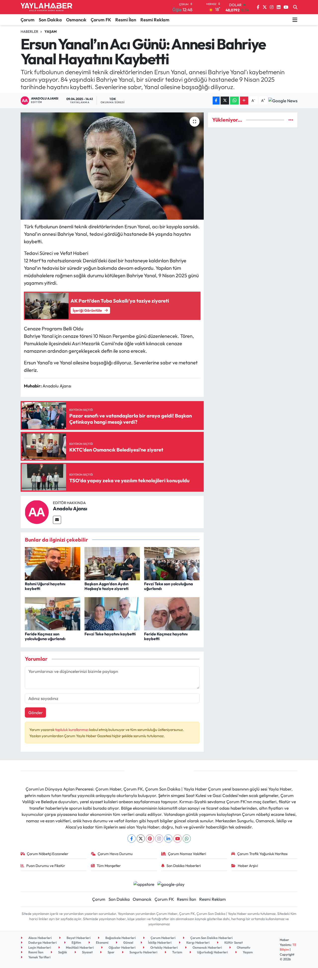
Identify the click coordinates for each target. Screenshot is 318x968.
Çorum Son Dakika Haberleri (211, 938)
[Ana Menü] (294, 19)
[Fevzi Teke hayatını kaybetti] (112, 613)
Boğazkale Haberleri (120, 938)
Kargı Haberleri (197, 942)
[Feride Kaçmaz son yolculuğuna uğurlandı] (52, 613)
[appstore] (143, 883)
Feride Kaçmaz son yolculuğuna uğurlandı (45, 636)
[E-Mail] (57, 520)
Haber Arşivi (248, 865)
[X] (141, 838)
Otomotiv (243, 947)
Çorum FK (101, 20)
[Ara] (295, 7)
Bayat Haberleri (78, 938)
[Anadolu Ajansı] (37, 511)
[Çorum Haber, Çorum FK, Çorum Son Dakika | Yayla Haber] (46, 7)
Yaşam (50, 31)
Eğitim (76, 942)
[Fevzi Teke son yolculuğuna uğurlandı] (171, 563)
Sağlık (62, 952)
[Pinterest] (150, 838)
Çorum (28, 20)
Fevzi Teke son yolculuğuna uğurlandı (168, 586)
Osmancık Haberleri (207, 947)
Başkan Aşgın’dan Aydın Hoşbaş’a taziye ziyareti (106, 586)
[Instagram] (159, 838)
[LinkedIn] (168, 838)
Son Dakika (50, 20)
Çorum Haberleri (162, 938)
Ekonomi (101, 942)
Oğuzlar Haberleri (121, 947)
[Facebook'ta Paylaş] (216, 101)
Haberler (29, 31)
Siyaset (87, 952)
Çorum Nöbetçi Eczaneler (47, 853)
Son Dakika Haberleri (183, 865)
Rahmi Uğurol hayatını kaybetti (45, 586)
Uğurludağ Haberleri (212, 952)
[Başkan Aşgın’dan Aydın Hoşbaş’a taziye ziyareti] (112, 563)
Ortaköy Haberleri (164, 947)
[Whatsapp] (187, 838)
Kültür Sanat (233, 942)
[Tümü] (290, 119)
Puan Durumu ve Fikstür (45, 865)
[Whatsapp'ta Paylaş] (234, 101)
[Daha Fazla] (244, 101)
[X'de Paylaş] (225, 101)
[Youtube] (177, 838)
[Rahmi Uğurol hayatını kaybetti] (52, 563)
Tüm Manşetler (109, 865)
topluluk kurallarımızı (72, 729)
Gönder (35, 712)
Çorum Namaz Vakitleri (187, 853)
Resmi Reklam (154, 20)
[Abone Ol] (282, 100)
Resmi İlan (125, 20)
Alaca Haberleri (40, 938)
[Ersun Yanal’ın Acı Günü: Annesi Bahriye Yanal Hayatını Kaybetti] (112, 166)
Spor (111, 952)
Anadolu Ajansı (70, 508)
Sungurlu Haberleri (143, 952)
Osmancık (76, 20)
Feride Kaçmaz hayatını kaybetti (166, 636)
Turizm (176, 952)
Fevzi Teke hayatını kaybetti (110, 633)
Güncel (127, 942)
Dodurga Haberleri (42, 942)
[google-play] (171, 883)
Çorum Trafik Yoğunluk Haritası (262, 853)
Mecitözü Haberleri (79, 947)
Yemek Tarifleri (39, 957)
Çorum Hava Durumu (115, 853)
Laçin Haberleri (39, 947)
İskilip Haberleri (159, 942)
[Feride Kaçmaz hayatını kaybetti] (171, 613)
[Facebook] (131, 838)
